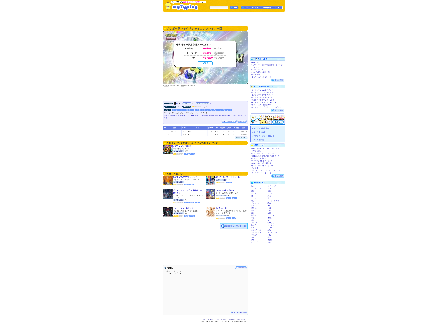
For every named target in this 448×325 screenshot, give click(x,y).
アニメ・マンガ (257, 188)
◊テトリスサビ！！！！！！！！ (263, 173)
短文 (269, 213)
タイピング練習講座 (261, 128)
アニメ (270, 193)
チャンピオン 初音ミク (183, 208)
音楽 (269, 191)
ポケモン (198, 110)
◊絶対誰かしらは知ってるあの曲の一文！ (266, 156)
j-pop (269, 210)
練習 (252, 240)
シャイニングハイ (187, 110)
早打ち (253, 193)
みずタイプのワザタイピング (185, 177)
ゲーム (253, 198)
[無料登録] (267, 120)
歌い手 (253, 225)
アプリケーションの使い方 (263, 136)
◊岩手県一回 (255, 75)
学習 (252, 228)
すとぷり (254, 235)
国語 (252, 213)
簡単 (252, 191)
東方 (269, 220)
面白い (270, 218)
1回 (252, 220)
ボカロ (270, 188)
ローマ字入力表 (259, 132)
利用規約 (231, 319)
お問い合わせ (241, 319)
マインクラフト (257, 232)
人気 (269, 235)
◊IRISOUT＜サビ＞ (258, 62)
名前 (252, 237)
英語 (269, 237)
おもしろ (254, 206)
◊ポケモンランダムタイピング (262, 90)
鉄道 (269, 196)
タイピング (272, 186)
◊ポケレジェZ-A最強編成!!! (261, 105)
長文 (269, 198)
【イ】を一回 (221, 208)
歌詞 (252, 186)
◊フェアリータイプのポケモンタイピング (266, 107)
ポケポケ (176, 110)
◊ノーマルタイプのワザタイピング (263, 102)
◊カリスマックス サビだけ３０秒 (263, 153)
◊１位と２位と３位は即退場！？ (263, 163)
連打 (269, 206)
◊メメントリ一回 (257, 70)
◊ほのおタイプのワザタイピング (263, 100)
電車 (252, 210)
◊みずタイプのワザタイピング (262, 97)
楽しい (253, 201)
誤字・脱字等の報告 (229, 121)
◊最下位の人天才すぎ (258, 158)
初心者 (253, 215)
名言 (269, 242)
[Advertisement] (224, 18)
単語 (269, 230)
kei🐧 (178, 103)
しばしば (254, 242)
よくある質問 (258, 140)
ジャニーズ (255, 203)
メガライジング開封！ (182, 146)
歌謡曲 (270, 240)
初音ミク (254, 208)
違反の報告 (242, 121)
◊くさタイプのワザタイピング (262, 95)
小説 (252, 218)
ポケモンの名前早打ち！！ (226, 190)
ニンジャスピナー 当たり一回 (227, 177)
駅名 (269, 203)
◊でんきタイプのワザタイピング (263, 92)
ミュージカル (272, 232)
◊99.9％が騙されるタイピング (262, 161)
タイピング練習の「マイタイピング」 (214, 319)
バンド (270, 228)
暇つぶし (271, 223)
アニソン (271, 215)
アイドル (254, 223)
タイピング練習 (273, 201)
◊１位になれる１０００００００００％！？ (267, 148)
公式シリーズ (256, 230)
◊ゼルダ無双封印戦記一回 (260, 72)
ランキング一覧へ (241, 138)
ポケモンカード (225, 110)
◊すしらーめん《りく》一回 (261, 77)
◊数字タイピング (257, 151)
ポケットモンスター (211, 110)
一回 (269, 208)
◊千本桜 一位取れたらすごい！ (263, 166)
